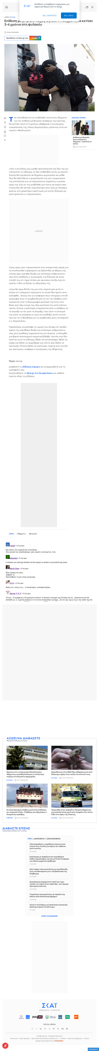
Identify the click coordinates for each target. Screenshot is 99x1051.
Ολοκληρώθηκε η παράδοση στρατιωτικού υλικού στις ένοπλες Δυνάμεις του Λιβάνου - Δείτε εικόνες (48, 846)
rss (58, 1028)
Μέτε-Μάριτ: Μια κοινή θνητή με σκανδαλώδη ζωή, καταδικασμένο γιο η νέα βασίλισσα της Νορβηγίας (48, 871)
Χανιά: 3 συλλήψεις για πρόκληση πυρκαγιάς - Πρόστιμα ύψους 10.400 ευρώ (49, 906)
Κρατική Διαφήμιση (75, 1038)
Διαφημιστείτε (44, 1010)
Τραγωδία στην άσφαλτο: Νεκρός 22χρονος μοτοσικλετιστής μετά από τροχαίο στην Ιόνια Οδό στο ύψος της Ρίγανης (71, 812)
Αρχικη (6, 17)
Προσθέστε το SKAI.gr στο (21, 38)
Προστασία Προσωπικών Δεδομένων (44, 1038)
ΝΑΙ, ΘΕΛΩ (69, 15)
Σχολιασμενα (53, 839)
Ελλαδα (12, 17)
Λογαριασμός (92, 7)
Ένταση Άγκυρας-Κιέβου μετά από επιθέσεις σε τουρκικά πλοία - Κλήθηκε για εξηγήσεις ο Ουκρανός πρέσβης (27, 812)
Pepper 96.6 (60, 1017)
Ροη (30, 839)
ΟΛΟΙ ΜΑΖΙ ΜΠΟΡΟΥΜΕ (49, 1018)
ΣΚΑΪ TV (21, 1017)
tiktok (49, 1028)
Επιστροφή (93, 1042)
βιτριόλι (33, 534)
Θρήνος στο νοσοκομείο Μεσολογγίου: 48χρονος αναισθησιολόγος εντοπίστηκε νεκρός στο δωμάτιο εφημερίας (25, 774)
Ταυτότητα (14, 1038)
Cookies (63, 1038)
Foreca (86, 1038)
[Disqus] (49, 572)
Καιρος (87, 7)
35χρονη (21, 534)
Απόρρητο (93, 1049)
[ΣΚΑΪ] (49, 1005)
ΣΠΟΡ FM (37, 1017)
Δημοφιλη (39, 839)
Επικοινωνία (55, 1010)
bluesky (54, 1028)
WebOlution (59, 1041)
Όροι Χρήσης (24, 1038)
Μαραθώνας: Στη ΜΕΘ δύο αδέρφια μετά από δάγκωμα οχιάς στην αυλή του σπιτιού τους (71, 773)
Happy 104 (76, 1017)
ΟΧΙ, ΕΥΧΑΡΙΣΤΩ (49, 15)
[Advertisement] (49, 719)
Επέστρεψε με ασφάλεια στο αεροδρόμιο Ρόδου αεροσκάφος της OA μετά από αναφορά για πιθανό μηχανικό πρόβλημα (49, 859)
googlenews (67, 1028)
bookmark (5, 135)
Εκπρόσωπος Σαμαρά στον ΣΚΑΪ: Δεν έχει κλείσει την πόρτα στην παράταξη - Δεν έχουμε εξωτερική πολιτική (49, 884)
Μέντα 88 (67, 1017)
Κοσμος (10, 818)
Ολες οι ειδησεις (49, 916)
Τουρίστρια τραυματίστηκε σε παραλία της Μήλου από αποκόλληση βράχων (47, 895)
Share (5, 140)
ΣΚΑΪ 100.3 (28, 1017)
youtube (62, 1028)
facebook (5, 118)
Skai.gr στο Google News (40, 373)
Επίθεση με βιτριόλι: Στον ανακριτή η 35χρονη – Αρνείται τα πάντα (82, 141)
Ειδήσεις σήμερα (31, 367)
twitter (5, 122)
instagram (45, 1028)
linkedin (40, 1028)
